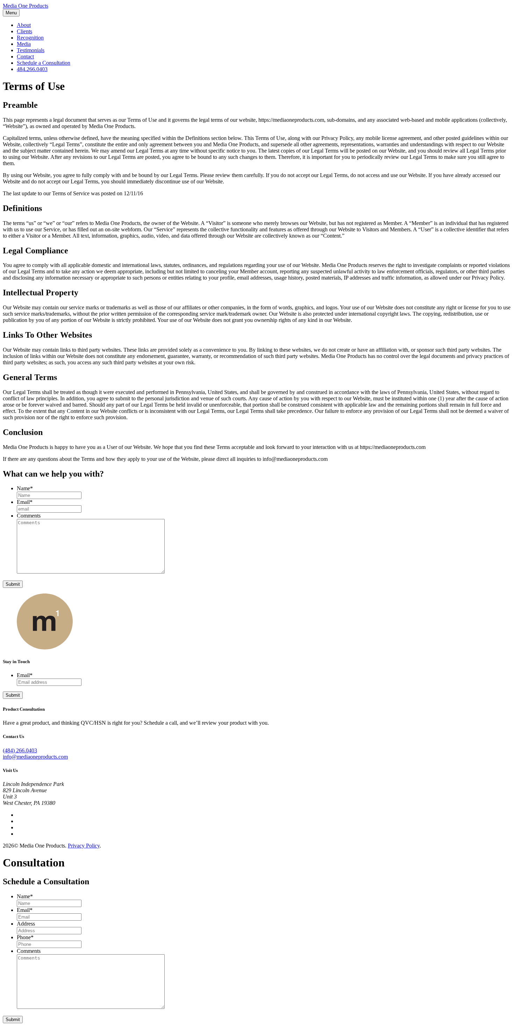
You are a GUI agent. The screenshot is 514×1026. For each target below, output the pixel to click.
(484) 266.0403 (20, 750)
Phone (25, 937)
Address (26, 924)
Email (25, 502)
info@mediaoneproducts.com (35, 757)
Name (25, 488)
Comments (29, 516)
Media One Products (25, 6)
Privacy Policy (84, 846)
